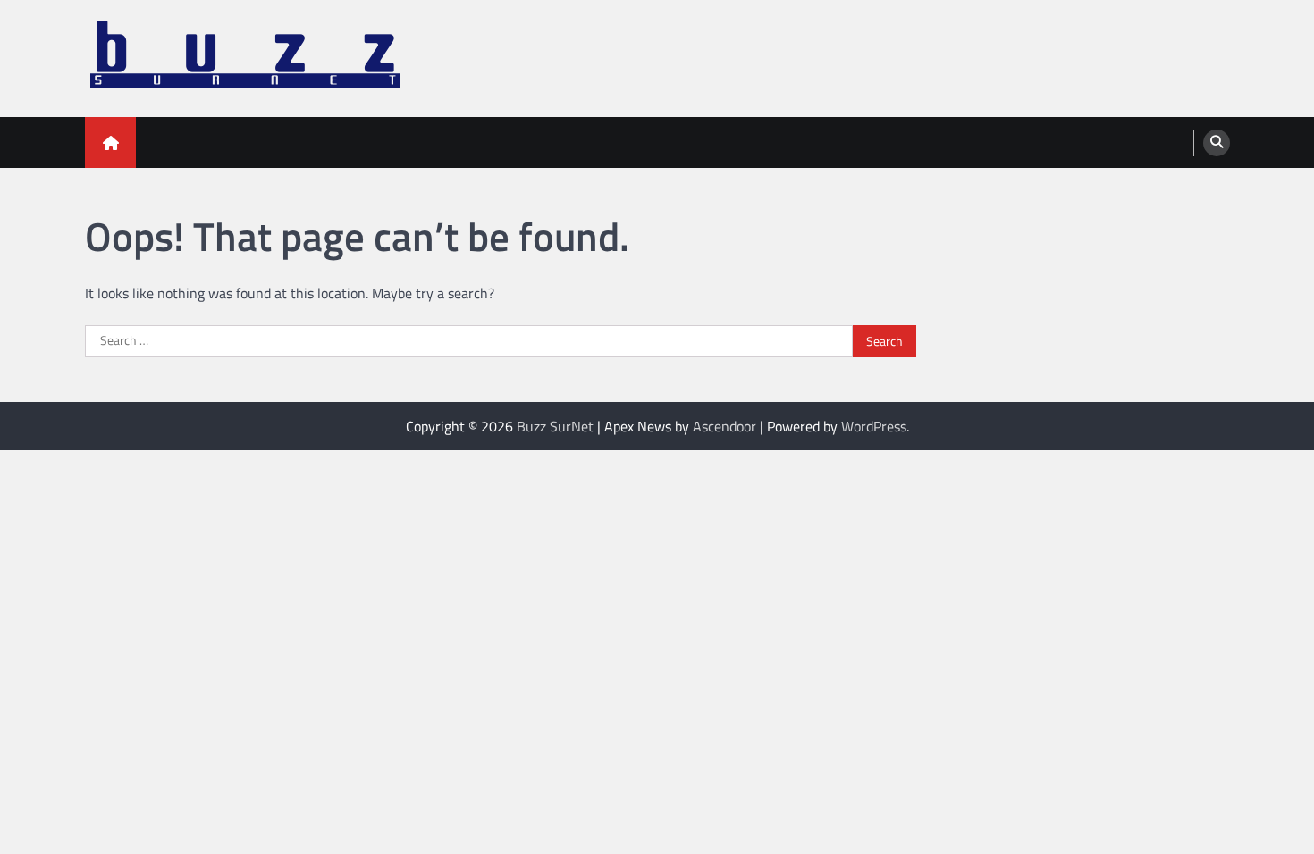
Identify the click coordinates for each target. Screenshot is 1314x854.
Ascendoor (724, 426)
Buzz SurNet (555, 426)
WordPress (873, 426)
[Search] (1216, 143)
